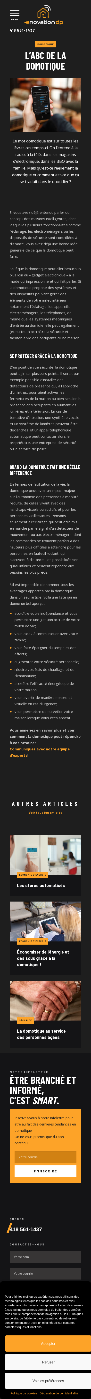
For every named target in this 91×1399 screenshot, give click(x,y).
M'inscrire (45, 1171)
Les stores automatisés (41, 885)
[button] (83, 1287)
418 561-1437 (22, 30)
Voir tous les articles (45, 812)
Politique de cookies (23, 1393)
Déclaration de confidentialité (59, 1393)
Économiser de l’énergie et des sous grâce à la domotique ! (43, 958)
